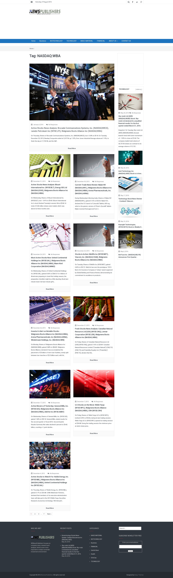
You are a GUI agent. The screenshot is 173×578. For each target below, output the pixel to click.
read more (72, 148)
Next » (49, 514)
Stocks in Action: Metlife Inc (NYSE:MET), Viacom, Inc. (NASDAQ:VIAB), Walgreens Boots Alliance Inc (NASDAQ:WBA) (91, 257)
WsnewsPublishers (47, 575)
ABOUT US (112, 41)
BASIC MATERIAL (86, 41)
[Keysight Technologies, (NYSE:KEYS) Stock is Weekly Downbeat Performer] (130, 211)
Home (33, 41)
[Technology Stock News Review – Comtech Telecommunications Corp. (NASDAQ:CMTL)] (130, 184)
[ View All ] (139, 89)
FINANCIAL (101, 41)
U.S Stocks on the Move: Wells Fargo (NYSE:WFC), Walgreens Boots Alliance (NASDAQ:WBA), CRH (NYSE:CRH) (90, 408)
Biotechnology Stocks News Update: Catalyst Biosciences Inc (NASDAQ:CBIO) (72, 537)
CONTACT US (126, 41)
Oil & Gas (94, 558)
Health (93, 554)
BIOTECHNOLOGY (56, 41)
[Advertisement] (106, 21)
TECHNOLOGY (71, 41)
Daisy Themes (139, 575)
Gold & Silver (95, 550)
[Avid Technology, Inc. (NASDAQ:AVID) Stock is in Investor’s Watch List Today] (130, 158)
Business (42, 41)
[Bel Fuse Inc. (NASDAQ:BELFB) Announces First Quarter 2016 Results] (130, 239)
